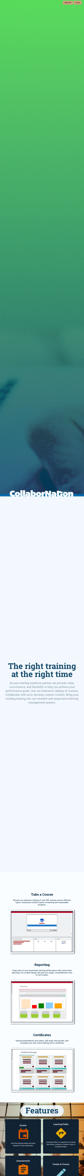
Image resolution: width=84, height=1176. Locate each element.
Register (68, 2)
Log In (77, 2)
